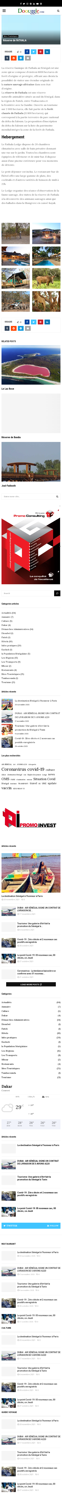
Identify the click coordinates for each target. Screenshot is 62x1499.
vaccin (7, 788)
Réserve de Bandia (11, 437)
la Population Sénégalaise (16, 653)
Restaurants (9, 670)
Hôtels (7, 641)
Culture (7, 621)
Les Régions (10, 657)
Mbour (6, 666)
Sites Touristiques (11, 36)
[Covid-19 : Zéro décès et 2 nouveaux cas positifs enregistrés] (7, 742)
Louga (44, 775)
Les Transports (11, 661)
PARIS (13, 779)
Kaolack (7, 649)
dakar (4, 775)
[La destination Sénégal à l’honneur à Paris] (7, 705)
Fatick (6, 637)
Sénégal (5, 783)
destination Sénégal (14, 775)
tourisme (13, 784)
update (52, 783)
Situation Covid (44, 779)
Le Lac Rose (8, 388)
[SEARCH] (57, 497)
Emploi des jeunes (34, 775)
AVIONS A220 (22, 764)
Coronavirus (14, 769)
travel (33, 783)
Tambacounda (10, 678)
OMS (5, 779)
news (51, 774)
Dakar (6, 625)
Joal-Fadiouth (9, 485)
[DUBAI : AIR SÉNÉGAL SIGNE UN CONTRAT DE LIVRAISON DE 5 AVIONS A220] (7, 717)
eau (24, 775)
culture (50, 770)
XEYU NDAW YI (19, 789)
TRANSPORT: (23, 784)
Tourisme (8, 682)
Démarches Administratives (17, 629)
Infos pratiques (11, 645)
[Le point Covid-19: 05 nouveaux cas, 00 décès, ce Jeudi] (9, 958)
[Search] (57, 593)
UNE (44, 783)
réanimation (20, 779)
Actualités (9, 612)
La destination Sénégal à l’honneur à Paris (36, 700)
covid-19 (35, 769)
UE (39, 784)
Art (14, 764)
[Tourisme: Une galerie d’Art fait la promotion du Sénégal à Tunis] (7, 730)
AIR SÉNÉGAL (7, 764)
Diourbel (7, 633)
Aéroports (32, 764)
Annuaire (7, 617)
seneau (29, 779)
